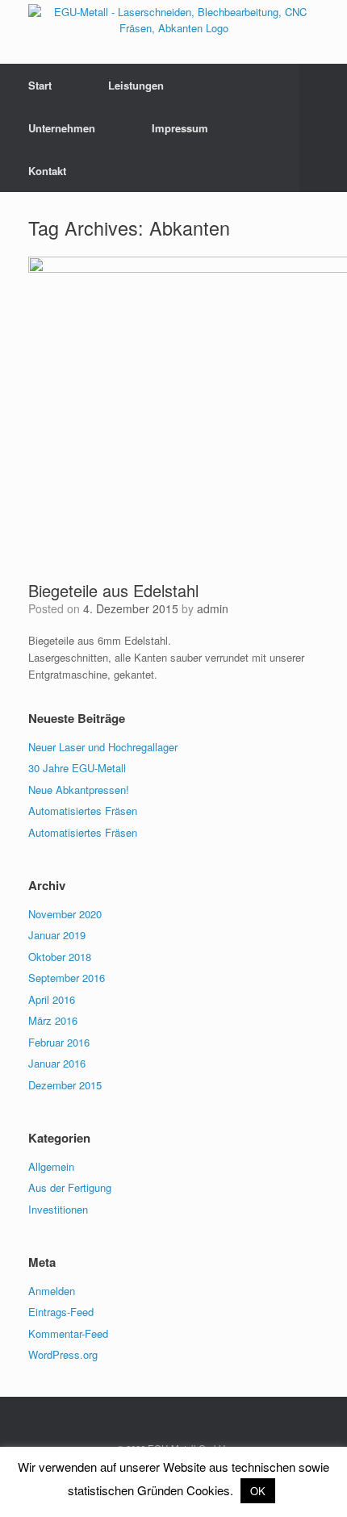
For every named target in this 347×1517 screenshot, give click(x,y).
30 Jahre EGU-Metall (77, 767)
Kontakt (47, 170)
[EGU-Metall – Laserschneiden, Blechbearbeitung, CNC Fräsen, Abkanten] (173, 20)
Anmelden (51, 1290)
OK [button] (257, 1490)
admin (212, 608)
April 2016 (51, 999)
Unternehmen (61, 128)
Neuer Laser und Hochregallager (103, 746)
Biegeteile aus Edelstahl (113, 590)
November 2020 (65, 913)
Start (40, 85)
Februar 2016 (59, 1042)
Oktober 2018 (59, 956)
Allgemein (51, 1166)
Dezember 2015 (65, 1085)
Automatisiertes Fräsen (82, 810)
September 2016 (66, 977)
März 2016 (52, 1020)
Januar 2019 (57, 934)
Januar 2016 (57, 1063)
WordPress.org (63, 1354)
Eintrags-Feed (61, 1311)
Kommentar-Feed (68, 1333)
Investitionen (58, 1209)
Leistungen (136, 85)
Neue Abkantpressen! (78, 789)
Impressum (180, 128)
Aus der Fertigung (69, 1187)
